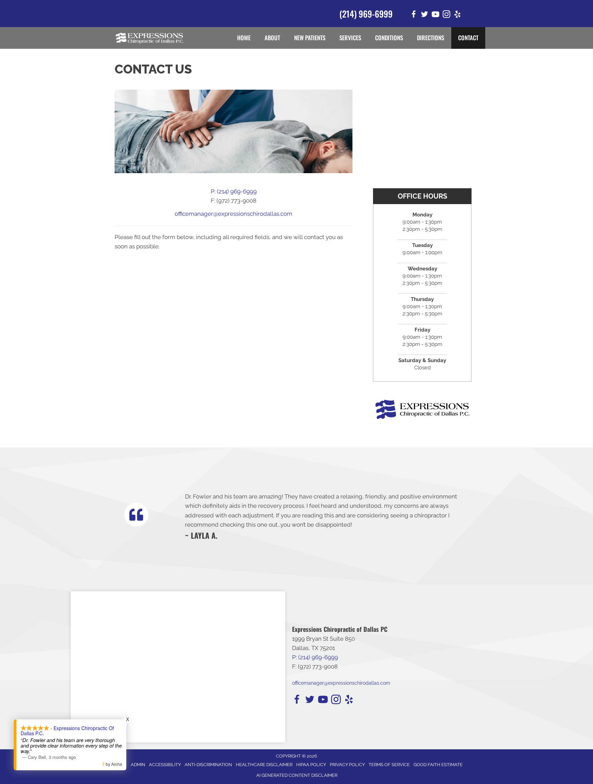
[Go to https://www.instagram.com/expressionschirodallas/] (446, 15)
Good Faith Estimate (438, 764)
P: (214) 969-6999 (234, 191)
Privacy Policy (347, 764)
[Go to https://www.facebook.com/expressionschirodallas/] (413, 15)
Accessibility (165, 764)
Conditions (389, 37)
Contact (468, 37)
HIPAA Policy (311, 764)
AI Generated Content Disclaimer (296, 775)
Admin (138, 764)
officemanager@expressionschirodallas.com (233, 213)
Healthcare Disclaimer (264, 764)
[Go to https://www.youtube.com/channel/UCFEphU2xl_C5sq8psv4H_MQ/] (435, 15)
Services (350, 37)
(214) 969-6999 (366, 13)
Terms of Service (389, 764)
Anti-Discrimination (208, 764)
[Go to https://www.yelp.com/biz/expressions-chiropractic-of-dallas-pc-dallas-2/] (457, 15)
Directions (430, 37)
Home (244, 37)
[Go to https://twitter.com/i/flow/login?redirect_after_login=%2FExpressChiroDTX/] (424, 15)
